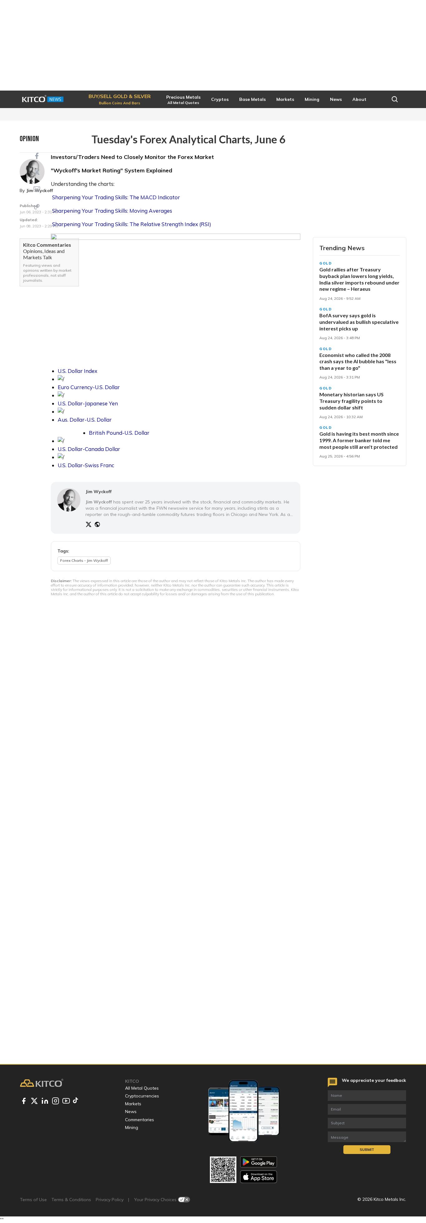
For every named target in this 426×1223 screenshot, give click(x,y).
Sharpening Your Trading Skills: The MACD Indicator (116, 197)
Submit (367, 1149)
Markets (133, 1104)
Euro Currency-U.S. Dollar (89, 387)
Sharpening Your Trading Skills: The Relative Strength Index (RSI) (131, 224)
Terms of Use (33, 1199)
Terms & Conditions (71, 1199)
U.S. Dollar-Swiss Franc (86, 465)
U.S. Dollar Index (77, 371)
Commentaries (139, 1119)
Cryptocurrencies (142, 1096)
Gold (325, 263)
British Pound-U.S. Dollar (119, 432)
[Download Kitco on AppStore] (258, 1177)
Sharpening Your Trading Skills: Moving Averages (112, 210)
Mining (131, 1127)
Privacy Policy (109, 1199)
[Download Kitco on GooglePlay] (258, 1161)
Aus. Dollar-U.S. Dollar (85, 419)
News (131, 1111)
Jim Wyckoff (98, 491)
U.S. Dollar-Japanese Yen (88, 403)
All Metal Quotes (142, 1088)
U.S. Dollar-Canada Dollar (89, 449)
